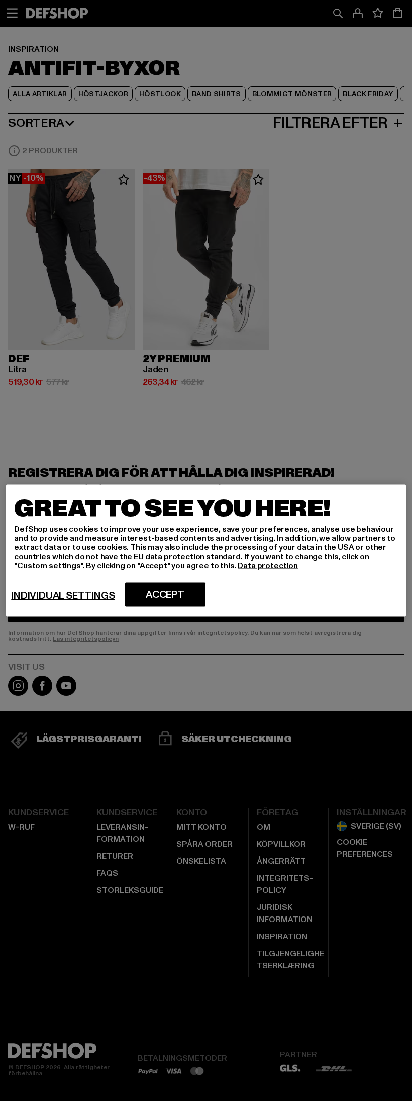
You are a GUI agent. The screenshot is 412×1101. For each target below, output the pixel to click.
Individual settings (63, 596)
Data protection (268, 565)
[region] (205, 551)
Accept (165, 595)
